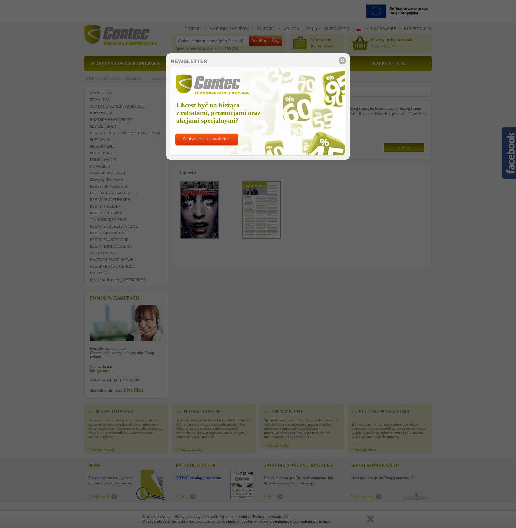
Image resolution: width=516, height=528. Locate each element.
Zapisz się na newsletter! (206, 138)
